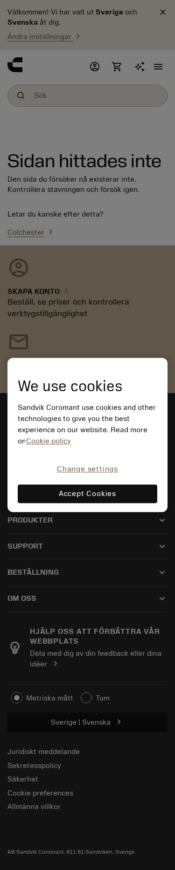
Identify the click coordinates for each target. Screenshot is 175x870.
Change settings (87, 469)
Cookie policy (48, 441)
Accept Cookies (87, 494)
